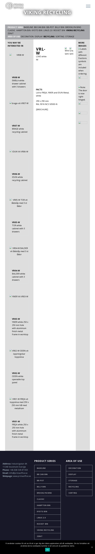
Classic (40, 499)
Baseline (41, 468)
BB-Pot (40, 480)
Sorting (60, 36)
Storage (69, 36)
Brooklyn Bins (73, 27)
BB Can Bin (42, 474)
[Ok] (92, 547)
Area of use (11, 47)
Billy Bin (59, 27)
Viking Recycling (45, 530)
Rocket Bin (59, 30)
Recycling (74, 487)
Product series (13, 34)
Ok (47, 550)
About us (10, 22)
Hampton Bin (43, 505)
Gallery (9, 41)
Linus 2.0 (47, 30)
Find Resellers (12, 28)
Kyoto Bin (42, 511)
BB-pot (50, 27)
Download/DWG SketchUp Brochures (22, 53)
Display (72, 474)
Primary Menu (88, 6)
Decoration (75, 468)
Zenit (40, 536)
